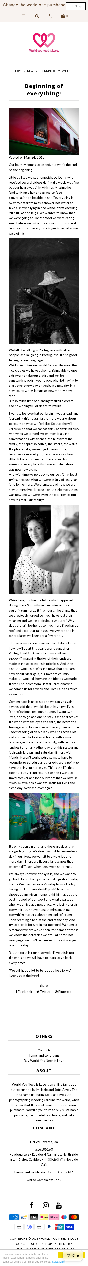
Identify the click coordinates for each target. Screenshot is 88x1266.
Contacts (44, 1050)
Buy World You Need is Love (44, 1060)
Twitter (45, 992)
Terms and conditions (44, 1055)
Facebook (24, 992)
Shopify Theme (55, 1243)
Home (19, 70)
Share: (44, 985)
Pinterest (64, 992)
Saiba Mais (58, 1261)
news (30, 70)
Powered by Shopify (57, 1248)
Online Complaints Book (44, 1180)
